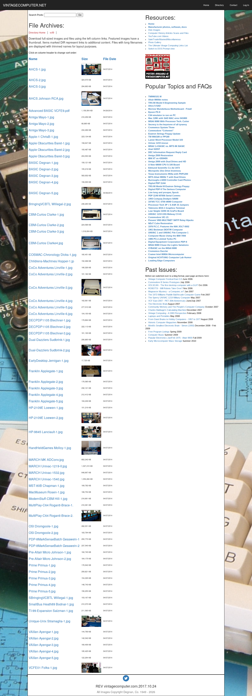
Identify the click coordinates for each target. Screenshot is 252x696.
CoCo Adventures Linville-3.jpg (50, 287)
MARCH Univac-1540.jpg (46, 479)
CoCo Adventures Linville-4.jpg (50, 300)
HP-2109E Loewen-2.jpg (46, 417)
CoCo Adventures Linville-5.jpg (50, 307)
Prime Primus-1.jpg (42, 565)
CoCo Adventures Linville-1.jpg (50, 267)
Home (206, 4)
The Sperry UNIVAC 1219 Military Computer (169, 297)
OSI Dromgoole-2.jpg (43, 532)
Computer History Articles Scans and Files (168, 33)
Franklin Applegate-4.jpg (46, 394)
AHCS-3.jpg (37, 86)
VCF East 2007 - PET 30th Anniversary (167, 301)
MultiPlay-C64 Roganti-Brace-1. (51, 505)
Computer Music (156, 335)
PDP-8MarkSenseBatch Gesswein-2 (54, 545)
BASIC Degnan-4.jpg (43, 182)
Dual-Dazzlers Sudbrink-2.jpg (49, 350)
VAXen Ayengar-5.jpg (43, 657)
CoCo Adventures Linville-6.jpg (50, 313)
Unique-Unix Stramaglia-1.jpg (49, 621)
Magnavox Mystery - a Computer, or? (166, 291)
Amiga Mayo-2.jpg (41, 123)
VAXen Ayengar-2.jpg (43, 638)
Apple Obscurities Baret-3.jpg (49, 156)
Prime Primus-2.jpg (42, 571)
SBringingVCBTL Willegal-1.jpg (51, 597)
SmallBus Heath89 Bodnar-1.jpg (51, 604)
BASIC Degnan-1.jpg (43, 162)
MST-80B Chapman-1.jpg (46, 485)
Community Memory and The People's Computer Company (176, 307)
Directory (219, 4)
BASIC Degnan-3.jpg (43, 175)
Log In (246, 4)
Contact (233, 4)
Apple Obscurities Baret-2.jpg (49, 149)
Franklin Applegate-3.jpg (46, 388)
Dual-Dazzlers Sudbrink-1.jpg (49, 339)
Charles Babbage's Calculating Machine (167, 310)
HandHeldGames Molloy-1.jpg (50, 447)
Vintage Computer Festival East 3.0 (165, 279)
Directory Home (37, 32)
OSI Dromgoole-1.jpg (43, 526)
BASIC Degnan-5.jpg (43, 193)
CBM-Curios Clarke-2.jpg (46, 225)
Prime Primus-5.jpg (42, 591)
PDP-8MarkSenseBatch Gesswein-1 (54, 539)
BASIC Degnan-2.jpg (43, 169)
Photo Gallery (154, 42)
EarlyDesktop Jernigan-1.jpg (49, 360)
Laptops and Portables (159, 316)
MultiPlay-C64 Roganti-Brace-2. (51, 515)
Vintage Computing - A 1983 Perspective (167, 313)
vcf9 (52, 32)
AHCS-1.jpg (37, 69)
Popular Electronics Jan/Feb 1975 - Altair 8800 (170, 338)
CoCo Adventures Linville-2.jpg (50, 274)
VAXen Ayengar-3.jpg (43, 644)
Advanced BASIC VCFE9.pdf (49, 110)
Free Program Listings (159, 331)
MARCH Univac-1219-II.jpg (48, 466)
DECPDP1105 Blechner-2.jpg (49, 326)
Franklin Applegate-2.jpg (46, 381)
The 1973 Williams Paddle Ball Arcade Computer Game (174, 294)
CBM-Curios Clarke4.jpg (46, 243)
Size (85, 59)
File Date (109, 59)
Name (33, 59)
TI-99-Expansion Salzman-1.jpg (51, 610)
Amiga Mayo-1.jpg (41, 117)
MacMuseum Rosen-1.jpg (47, 492)
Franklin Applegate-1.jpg (46, 371)
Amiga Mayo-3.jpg (41, 130)
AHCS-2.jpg (37, 80)
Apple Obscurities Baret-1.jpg (49, 143)
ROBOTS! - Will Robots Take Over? (165, 288)
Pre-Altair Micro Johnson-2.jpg (50, 558)
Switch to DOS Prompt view (161, 48)
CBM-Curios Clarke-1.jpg (46, 214)
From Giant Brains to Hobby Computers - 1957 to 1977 (174, 319)
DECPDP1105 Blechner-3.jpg (49, 333)
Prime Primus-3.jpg (42, 578)
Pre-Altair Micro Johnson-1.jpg (50, 552)
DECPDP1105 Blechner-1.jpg (49, 320)
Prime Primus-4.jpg (42, 584)
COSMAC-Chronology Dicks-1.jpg (52, 254)
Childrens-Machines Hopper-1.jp (51, 261)
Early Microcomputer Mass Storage (165, 341)
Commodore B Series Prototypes (164, 282)
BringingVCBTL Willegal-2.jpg (50, 204)
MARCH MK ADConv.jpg (46, 459)
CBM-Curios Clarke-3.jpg (46, 231)
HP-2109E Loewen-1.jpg (46, 407)
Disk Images (154, 30)
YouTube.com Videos (158, 36)
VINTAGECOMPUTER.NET (24, 4)
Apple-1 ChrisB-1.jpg (43, 136)
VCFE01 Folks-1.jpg (43, 667)
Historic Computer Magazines (162, 322)
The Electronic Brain (158, 304)
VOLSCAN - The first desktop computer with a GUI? (173, 285)
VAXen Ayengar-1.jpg (43, 631)
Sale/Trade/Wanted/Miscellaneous (164, 39)
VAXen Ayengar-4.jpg (43, 651)
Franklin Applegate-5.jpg (46, 401)
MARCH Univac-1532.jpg (46, 472)
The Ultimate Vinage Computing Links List (168, 45)
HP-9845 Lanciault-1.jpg (46, 432)
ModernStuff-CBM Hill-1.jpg (48, 498)
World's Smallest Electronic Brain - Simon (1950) (171, 325)
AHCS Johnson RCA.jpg (46, 98)
